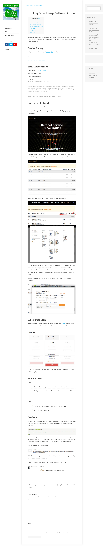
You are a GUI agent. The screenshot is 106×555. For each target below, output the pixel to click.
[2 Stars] (41, 470)
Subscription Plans (34, 28)
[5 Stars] (45, 470)
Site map (25, 551)
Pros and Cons (33, 30)
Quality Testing (33, 22)
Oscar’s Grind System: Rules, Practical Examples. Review (94, 44)
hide (39, 18)
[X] (28, 468)
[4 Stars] (43, 470)
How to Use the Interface (36, 26)
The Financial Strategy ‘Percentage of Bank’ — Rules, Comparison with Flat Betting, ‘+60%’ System (94, 37)
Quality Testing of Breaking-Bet (66, 485)
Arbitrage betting (9, 35)
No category (91, 77)
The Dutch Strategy (93, 48)
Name (30, 523)
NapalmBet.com (29, 5)
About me (7, 52)
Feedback (32, 32)
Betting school (8, 28)
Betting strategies (9, 31)
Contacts (7, 49)
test (64, 323)
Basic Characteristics (35, 24)
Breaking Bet (49, 52)
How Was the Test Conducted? (36, 60)
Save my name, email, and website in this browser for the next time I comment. (51, 533)
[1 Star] (40, 470)
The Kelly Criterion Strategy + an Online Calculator (93, 23)
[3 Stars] (42, 470)
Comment (31, 500)
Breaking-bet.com (41, 70)
